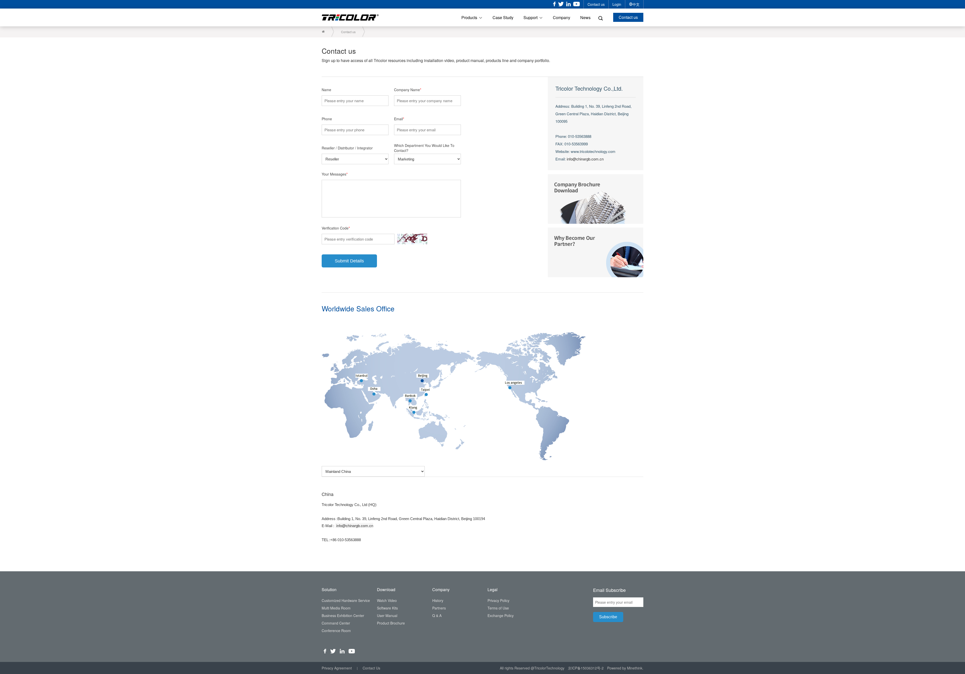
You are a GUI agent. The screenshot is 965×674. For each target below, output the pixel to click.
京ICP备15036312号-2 (586, 667)
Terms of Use (498, 607)
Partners (439, 607)
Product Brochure (391, 623)
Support (530, 17)
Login (616, 4)
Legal (493, 589)
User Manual (387, 615)
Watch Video (387, 600)
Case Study (503, 17)
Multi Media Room (336, 607)
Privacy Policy (498, 600)
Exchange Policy (501, 615)
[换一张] (412, 239)
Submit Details (349, 260)
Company (561, 17)
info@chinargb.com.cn (585, 158)
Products (469, 17)
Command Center (336, 623)
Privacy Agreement (337, 667)
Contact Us (371, 667)
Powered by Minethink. (625, 667)
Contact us (596, 4)
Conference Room (336, 630)
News (585, 17)
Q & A (437, 615)
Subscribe (608, 617)
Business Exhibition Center (343, 615)
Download (386, 589)
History (437, 600)
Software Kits (387, 607)
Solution (329, 589)
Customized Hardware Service (346, 600)
